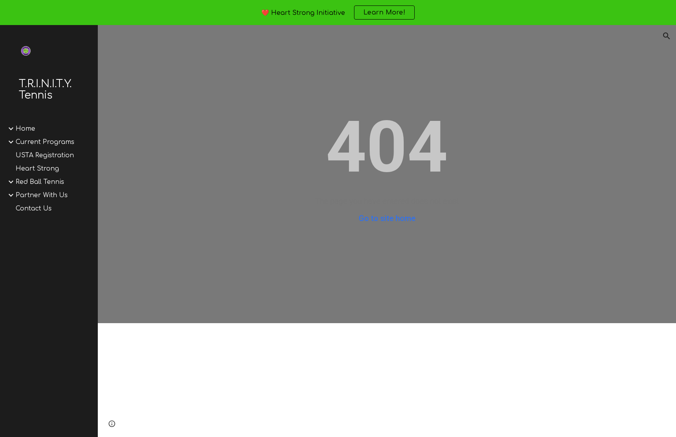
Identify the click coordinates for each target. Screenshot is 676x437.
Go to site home (387, 218)
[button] (666, 36)
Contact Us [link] (34, 208)
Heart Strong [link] (37, 168)
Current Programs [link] (45, 142)
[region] (338, 12)
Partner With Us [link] (42, 195)
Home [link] (25, 128)
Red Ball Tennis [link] (40, 181)
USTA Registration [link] (45, 155)
